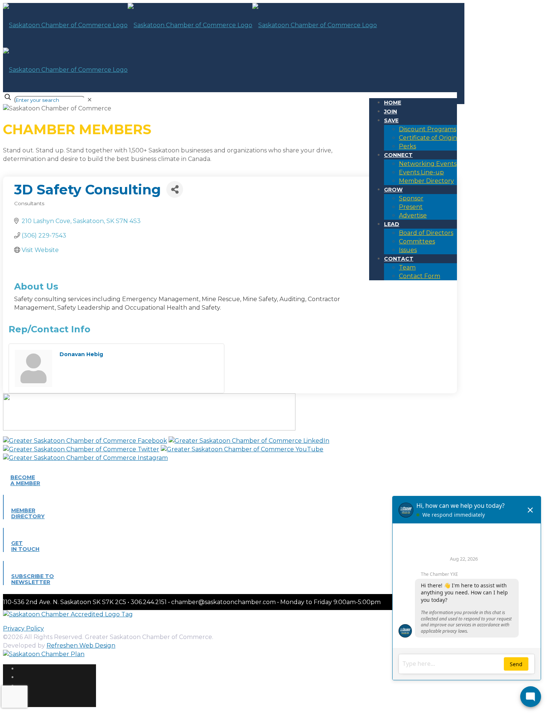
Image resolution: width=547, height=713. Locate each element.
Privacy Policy (23, 628)
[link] (89, 99)
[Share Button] (174, 189)
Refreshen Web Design (81, 645)
